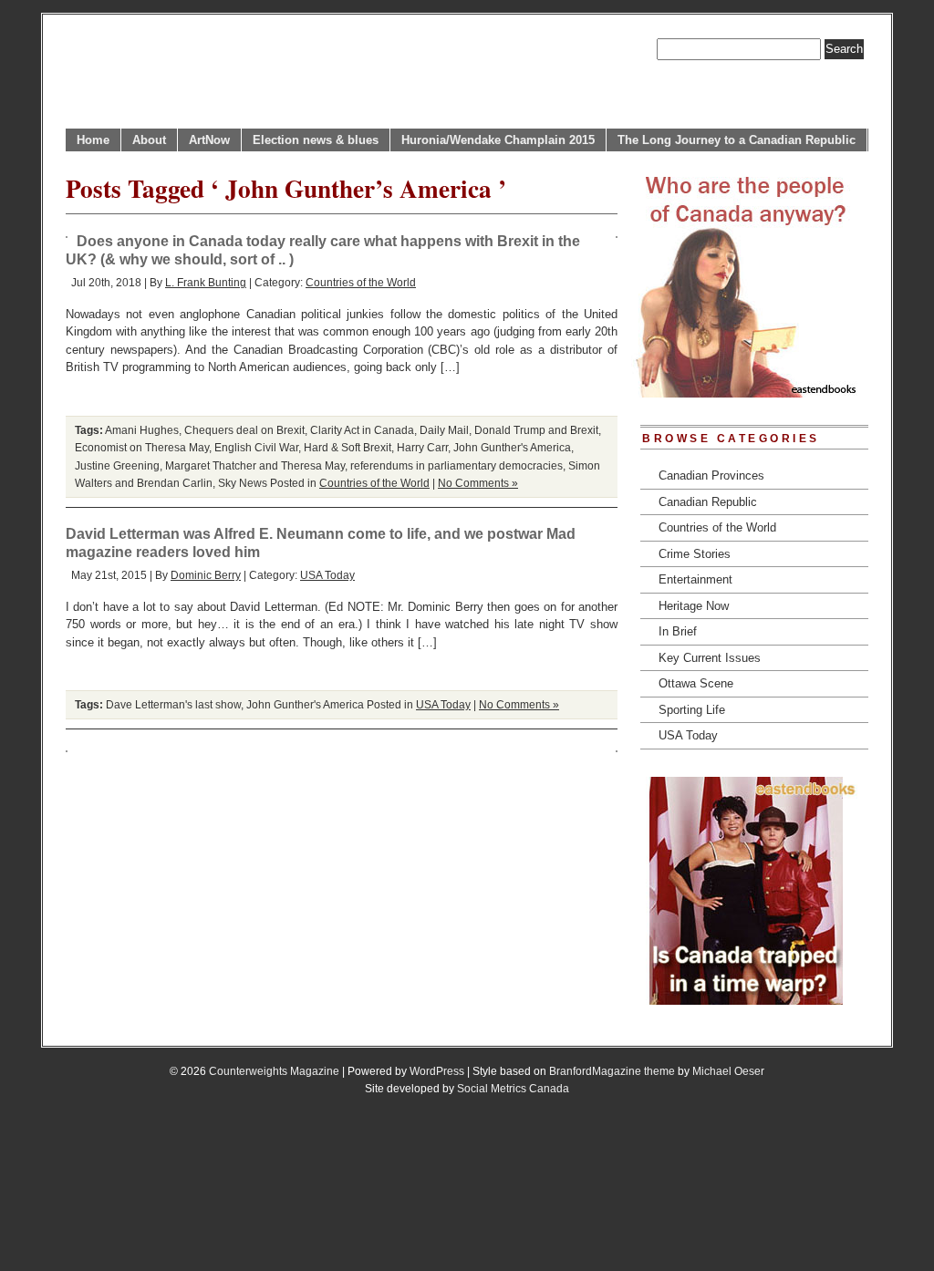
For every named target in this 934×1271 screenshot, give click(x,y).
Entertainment (695, 579)
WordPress (437, 1071)
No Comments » (478, 483)
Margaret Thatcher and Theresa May (255, 465)
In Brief (678, 631)
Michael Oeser (728, 1071)
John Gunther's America (512, 447)
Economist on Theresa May (142, 447)
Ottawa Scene (696, 683)
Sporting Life (692, 710)
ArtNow (209, 140)
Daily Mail (444, 430)
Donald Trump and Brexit (536, 430)
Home (93, 140)
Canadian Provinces (711, 475)
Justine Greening (117, 465)
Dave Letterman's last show (173, 704)
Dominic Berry (206, 575)
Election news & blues (316, 140)
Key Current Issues (710, 658)
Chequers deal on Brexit (244, 430)
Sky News (242, 483)
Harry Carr (422, 447)
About (149, 140)
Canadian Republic (708, 502)
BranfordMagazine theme (612, 1071)
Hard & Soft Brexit (347, 447)
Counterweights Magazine (274, 1071)
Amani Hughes (142, 430)
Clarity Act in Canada (362, 430)
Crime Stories (695, 554)
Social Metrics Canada (513, 1088)
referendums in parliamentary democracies (456, 465)
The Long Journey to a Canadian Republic (736, 140)
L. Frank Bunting (205, 282)
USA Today (327, 575)
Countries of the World (361, 282)
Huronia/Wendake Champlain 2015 (498, 140)
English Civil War (256, 447)
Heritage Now (694, 606)
